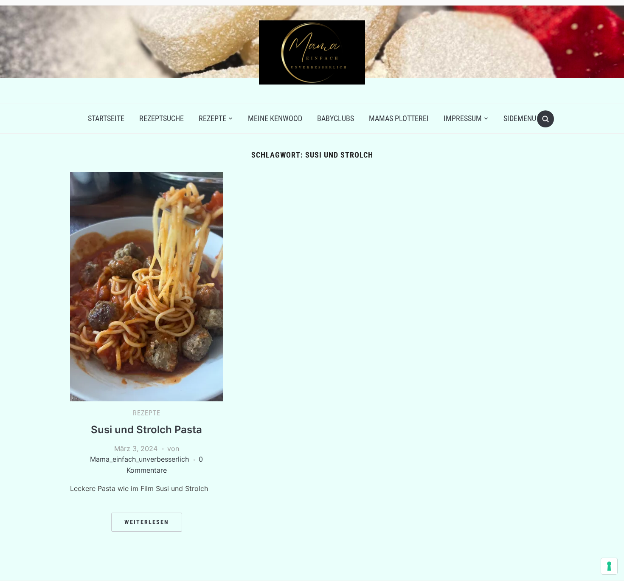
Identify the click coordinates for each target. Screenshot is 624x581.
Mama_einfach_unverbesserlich (139, 459)
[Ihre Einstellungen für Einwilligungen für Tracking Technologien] (609, 566)
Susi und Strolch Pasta (146, 429)
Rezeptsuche (161, 118)
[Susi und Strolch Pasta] (146, 286)
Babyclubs (335, 118)
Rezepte (212, 118)
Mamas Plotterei (399, 118)
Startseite (106, 118)
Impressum (463, 118)
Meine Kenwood (275, 118)
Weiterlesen (146, 522)
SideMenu (519, 118)
